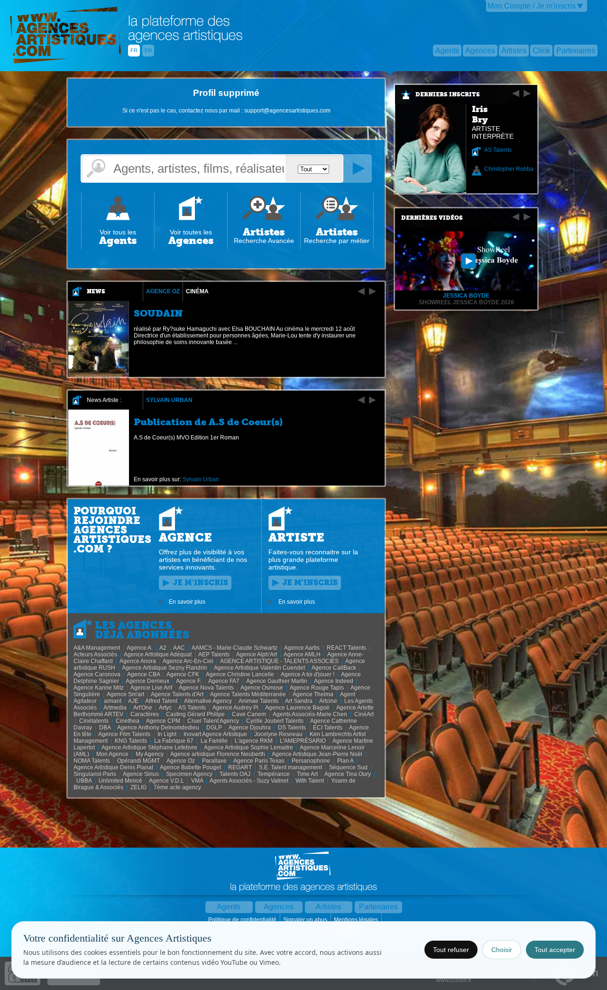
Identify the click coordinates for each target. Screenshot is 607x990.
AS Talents (498, 150)
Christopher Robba (508, 169)
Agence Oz (163, 291)
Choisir (501, 949)
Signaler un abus (306, 919)
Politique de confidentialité (243, 919)
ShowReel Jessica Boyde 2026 (466, 302)
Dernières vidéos (432, 218)
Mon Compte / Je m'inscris (531, 6)
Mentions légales (356, 919)
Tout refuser (451, 949)
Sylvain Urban (169, 400)
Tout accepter (554, 949)
